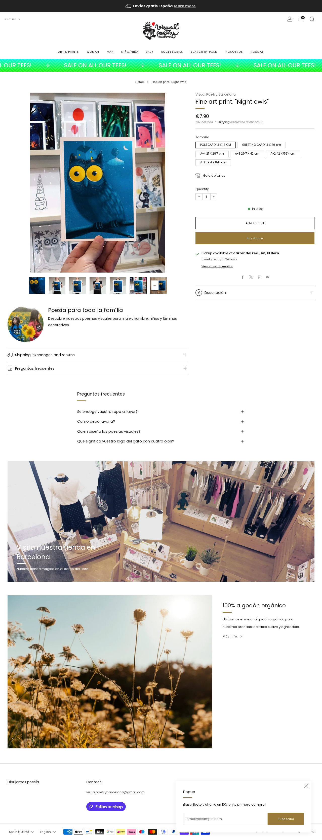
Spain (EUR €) (19, 832)
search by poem (204, 52)
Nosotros (234, 52)
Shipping (223, 122)
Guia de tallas (214, 175)
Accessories (172, 52)
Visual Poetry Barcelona (215, 94)
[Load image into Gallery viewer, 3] (77, 285)
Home (139, 82)
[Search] (311, 19)
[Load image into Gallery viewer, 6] (138, 285)
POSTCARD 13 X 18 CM (215, 145)
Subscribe (286, 819)
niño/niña (129, 52)
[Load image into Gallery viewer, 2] (57, 285)
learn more (185, 6)
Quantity (202, 189)
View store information (217, 266)
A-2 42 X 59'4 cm (282, 154)
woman (93, 52)
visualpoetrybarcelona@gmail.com (115, 792)
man (110, 52)
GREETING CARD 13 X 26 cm (261, 145)
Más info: (230, 636)
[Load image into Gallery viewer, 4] (97, 285)
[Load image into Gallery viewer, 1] (36, 285)
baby (149, 52)
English (11, 19)
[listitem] (161, 6)
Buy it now (255, 238)
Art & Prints (68, 52)
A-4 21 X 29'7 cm (212, 154)
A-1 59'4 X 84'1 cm (213, 163)
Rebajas (257, 52)
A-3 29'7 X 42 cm (247, 154)
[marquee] (161, 65)
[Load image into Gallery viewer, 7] (158, 285)
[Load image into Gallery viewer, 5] (117, 285)
